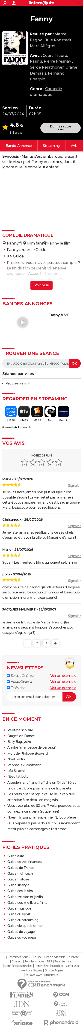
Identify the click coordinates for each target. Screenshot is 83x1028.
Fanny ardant (19, 250)
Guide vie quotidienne (24, 926)
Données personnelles (18, 966)
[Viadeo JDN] (61, 1013)
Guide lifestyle (18, 885)
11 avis (16, 132)
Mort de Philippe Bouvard (27, 753)
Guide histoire (18, 879)
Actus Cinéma (21, 682)
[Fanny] (15, 48)
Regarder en (51, 146)
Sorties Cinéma (22, 676)
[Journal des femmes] (22, 995)
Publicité (73, 957)
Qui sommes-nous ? (17, 957)
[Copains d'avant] (22, 1013)
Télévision (18, 688)
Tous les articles (34, 961)
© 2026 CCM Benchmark (41, 975)
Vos (74, 146)
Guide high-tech (20, 873)
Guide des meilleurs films (27, 903)
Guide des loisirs (20, 891)
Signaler (74, 486)
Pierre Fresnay (57, 61)
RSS (49, 961)
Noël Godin (16, 759)
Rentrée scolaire (20, 730)
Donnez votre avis (60, 128)
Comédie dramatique (27, 235)
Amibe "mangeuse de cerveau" (31, 747)
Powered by (8, 427)
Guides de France (20, 868)
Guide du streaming (23, 920)
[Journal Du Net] (22, 1004)
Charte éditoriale (54, 957)
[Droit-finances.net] (61, 1004)
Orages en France (21, 736)
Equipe (37, 957)
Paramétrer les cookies (49, 966)
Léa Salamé (16, 771)
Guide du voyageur (21, 937)
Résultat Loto (18, 776)
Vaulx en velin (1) (18, 383)
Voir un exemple (63, 676)
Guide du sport (18, 914)
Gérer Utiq (72, 966)
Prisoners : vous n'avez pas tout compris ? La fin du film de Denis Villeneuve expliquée (43, 267)
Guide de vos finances (24, 862)
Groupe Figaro (53, 970)
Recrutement (63, 961)
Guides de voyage (21, 932)
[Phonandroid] (61, 1022)
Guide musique (19, 908)
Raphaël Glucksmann (24, 765)
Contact (17, 961)
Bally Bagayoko (19, 742)
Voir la (19, 146)
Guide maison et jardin (25, 897)
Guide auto (15, 856)
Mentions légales (31, 970)
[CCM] (61, 995)
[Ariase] (22, 1022)
